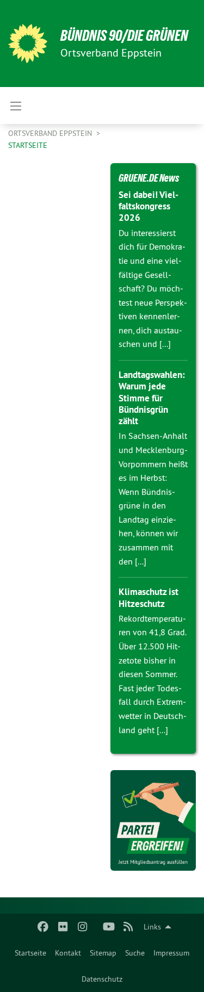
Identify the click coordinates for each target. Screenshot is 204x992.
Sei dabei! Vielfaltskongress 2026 (148, 206)
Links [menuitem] (152, 927)
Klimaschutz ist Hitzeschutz (148, 597)
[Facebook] (43, 927)
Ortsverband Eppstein (51, 133)
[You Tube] (108, 927)
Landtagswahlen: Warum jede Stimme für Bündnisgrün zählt (152, 398)
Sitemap (103, 953)
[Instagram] (82, 927)
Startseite (30, 953)
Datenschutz (102, 979)
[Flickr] (63, 927)
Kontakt (68, 953)
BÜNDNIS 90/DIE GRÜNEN (124, 35)
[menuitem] (30, 953)
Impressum (171, 953)
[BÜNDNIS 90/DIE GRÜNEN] (27, 43)
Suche (135, 953)
